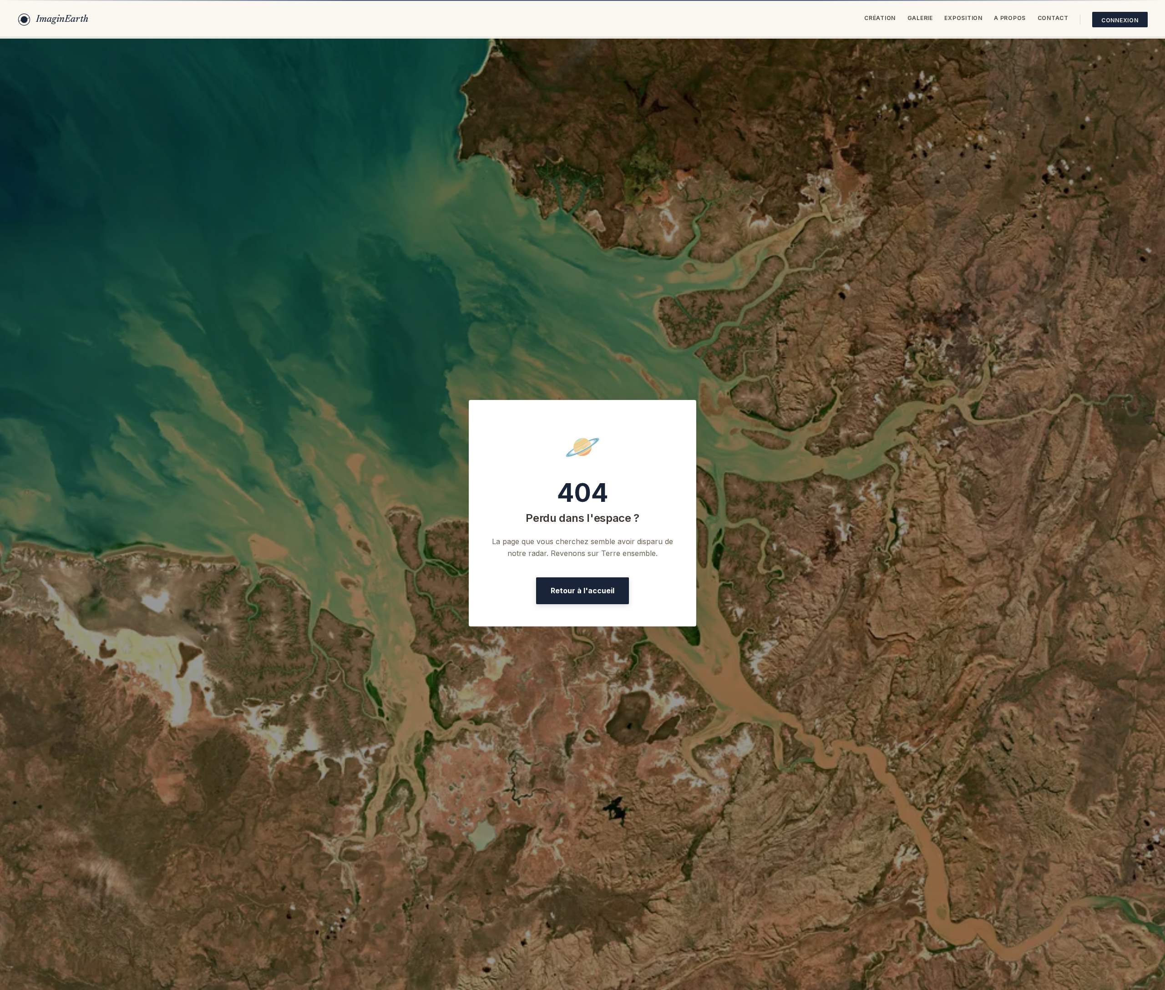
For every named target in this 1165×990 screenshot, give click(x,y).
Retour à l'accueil (582, 590)
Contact (1053, 18)
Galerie (920, 18)
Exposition (963, 18)
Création (880, 18)
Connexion (1120, 20)
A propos (1010, 18)
